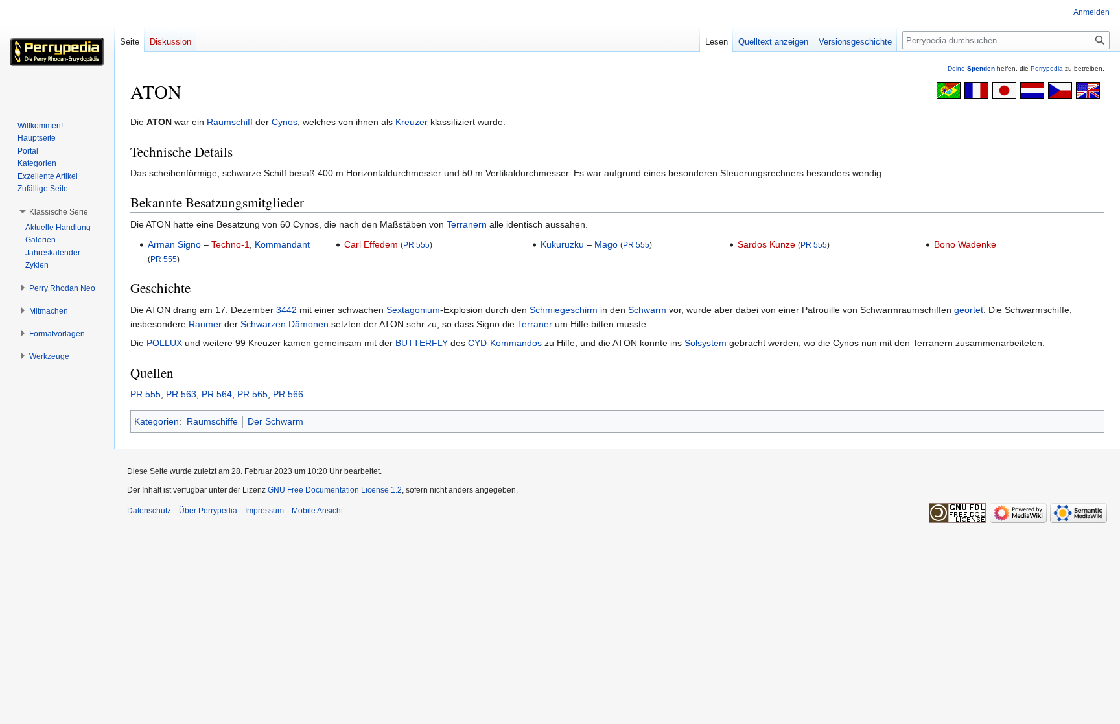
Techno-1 (230, 244)
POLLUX (164, 343)
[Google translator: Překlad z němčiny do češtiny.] (1060, 89)
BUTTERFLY (421, 343)
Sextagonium (413, 310)
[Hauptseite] (57, 52)
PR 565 (252, 394)
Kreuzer (411, 122)
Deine (971, 68)
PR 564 (217, 394)
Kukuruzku (562, 244)
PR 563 (181, 394)
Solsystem (705, 343)
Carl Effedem (371, 244)
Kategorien (156, 421)
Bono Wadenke (965, 244)
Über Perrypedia (208, 510)
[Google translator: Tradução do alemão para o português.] (949, 89)
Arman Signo (174, 244)
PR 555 (163, 259)
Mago (606, 244)
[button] (58, 211)
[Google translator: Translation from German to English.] (1088, 89)
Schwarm (647, 310)
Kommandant (282, 244)
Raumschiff (230, 122)
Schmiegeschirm (564, 310)
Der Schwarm (275, 421)
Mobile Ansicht (317, 510)
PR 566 (288, 394)
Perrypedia (1047, 68)
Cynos (285, 122)
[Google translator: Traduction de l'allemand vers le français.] (976, 89)
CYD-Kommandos (505, 343)
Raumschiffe (212, 421)
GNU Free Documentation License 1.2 (335, 490)
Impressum (264, 510)
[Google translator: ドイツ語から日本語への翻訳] (1004, 89)
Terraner (534, 324)
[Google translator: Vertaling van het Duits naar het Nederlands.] (1032, 89)
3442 (286, 310)
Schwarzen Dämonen (284, 324)
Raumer (205, 324)
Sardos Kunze (766, 244)
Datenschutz (149, 510)
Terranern (467, 224)
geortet (968, 310)
